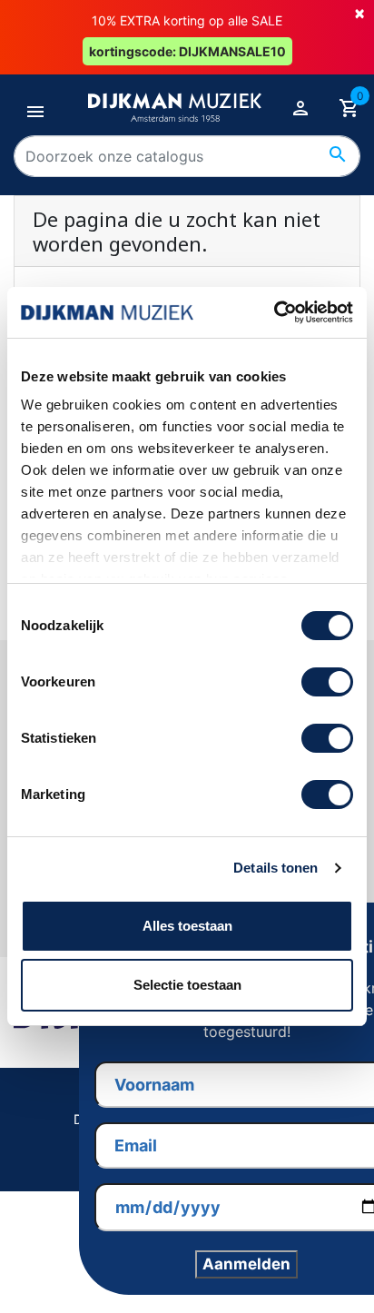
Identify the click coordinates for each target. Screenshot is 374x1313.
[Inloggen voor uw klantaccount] (300, 107)
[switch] (327, 681)
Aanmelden (246, 1264)
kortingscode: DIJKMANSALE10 (187, 51)
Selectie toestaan (187, 984)
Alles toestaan (187, 925)
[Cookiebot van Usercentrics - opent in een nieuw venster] (273, 312)
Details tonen (275, 867)
